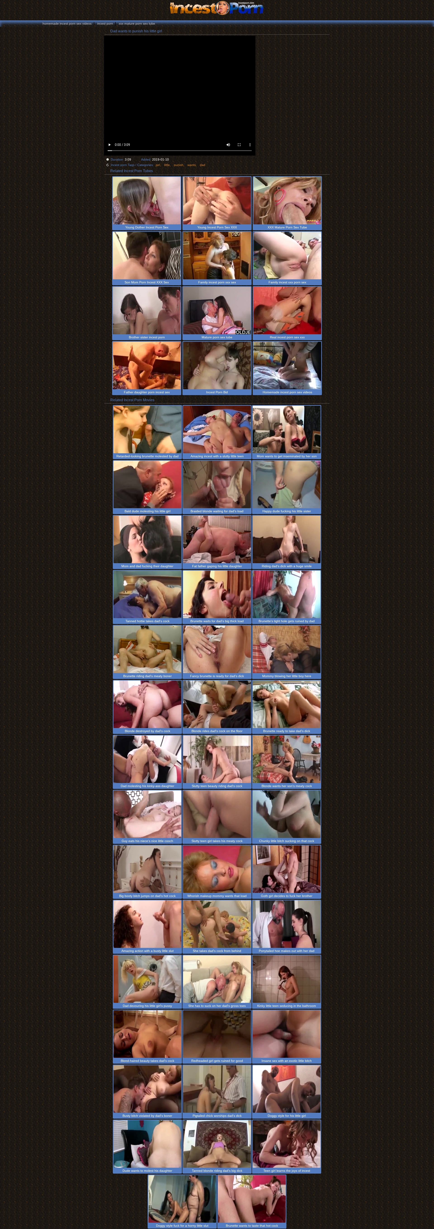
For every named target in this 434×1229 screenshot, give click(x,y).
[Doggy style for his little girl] (287, 1089)
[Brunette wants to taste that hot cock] (252, 1199)
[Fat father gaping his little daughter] (217, 539)
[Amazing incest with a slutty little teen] (217, 429)
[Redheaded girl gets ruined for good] (217, 1034)
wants (191, 165)
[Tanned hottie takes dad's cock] (147, 594)
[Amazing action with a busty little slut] (147, 924)
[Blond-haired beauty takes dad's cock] (147, 1034)
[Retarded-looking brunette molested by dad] (147, 429)
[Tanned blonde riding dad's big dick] (217, 1144)
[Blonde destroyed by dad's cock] (147, 704)
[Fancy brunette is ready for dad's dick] (217, 649)
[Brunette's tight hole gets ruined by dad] (287, 594)
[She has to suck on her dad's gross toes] (217, 979)
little (167, 165)
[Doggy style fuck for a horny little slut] (182, 1199)
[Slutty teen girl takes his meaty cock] (217, 814)
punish (178, 165)
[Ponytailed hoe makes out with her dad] (287, 924)
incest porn (105, 23)
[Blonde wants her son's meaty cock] (287, 759)
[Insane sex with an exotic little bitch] (287, 1034)
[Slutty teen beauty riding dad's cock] (217, 759)
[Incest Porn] (217, 8)
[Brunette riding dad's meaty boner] (147, 649)
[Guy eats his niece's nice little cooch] (147, 814)
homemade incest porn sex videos (67, 23)
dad (202, 165)
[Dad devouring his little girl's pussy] (147, 979)
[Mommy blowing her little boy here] (287, 649)
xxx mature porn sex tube (137, 23)
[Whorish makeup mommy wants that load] (217, 869)
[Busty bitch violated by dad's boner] (147, 1089)
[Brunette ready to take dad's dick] (287, 704)
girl (158, 165)
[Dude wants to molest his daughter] (147, 1144)
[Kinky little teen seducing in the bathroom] (287, 979)
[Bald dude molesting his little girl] (147, 484)
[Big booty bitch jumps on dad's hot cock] (147, 869)
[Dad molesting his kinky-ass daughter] (147, 759)
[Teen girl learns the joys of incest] (287, 1144)
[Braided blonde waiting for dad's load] (217, 484)
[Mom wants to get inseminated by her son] (287, 429)
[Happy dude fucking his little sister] (287, 484)
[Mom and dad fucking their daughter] (147, 539)
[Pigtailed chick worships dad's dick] (217, 1089)
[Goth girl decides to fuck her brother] (287, 869)
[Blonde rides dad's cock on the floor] (217, 704)
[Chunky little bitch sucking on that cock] (287, 814)
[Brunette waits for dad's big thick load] (217, 594)
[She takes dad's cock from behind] (217, 924)
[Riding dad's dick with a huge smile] (287, 539)
